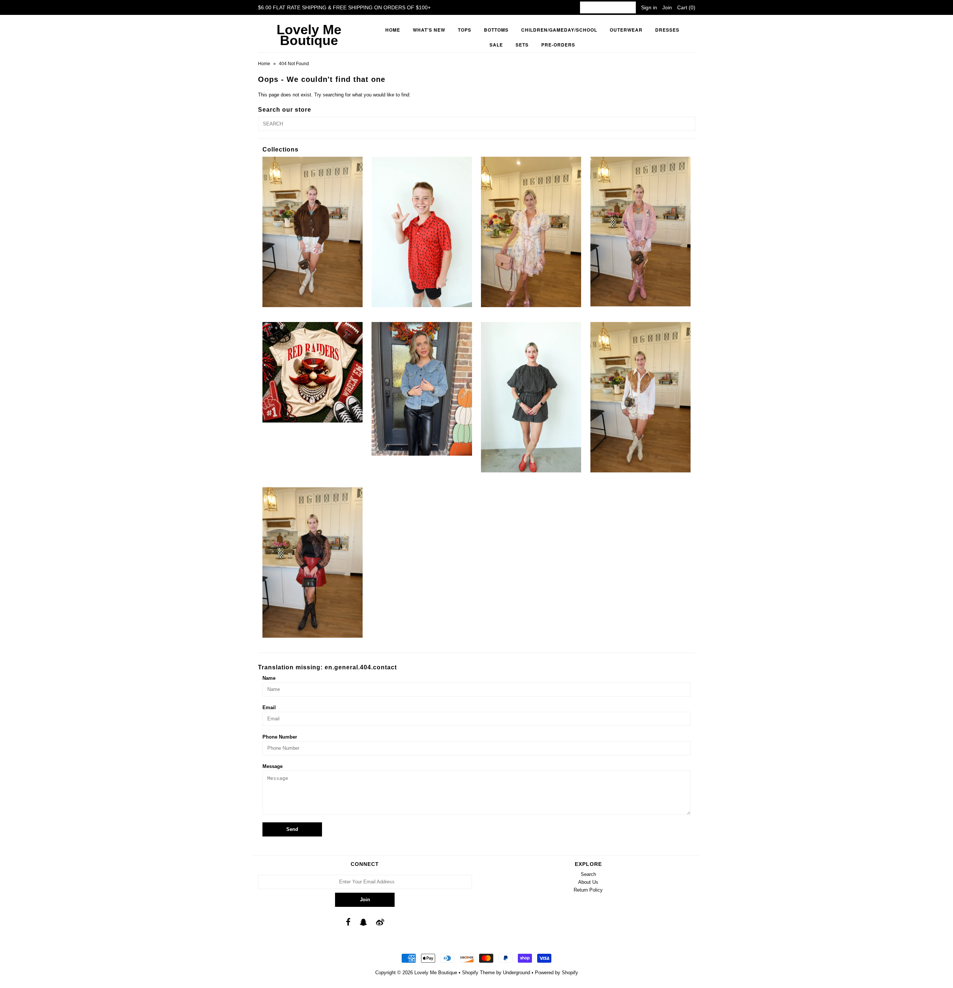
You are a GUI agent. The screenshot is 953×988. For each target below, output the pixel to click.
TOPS (464, 29)
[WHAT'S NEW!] (312, 562)
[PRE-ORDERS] (312, 372)
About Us (588, 882)
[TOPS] (640, 397)
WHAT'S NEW (429, 29)
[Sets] (531, 397)
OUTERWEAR (626, 29)
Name (268, 678)
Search (588, 874)
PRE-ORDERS (558, 44)
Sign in (649, 7)
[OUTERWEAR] (640, 231)
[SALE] (422, 389)
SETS (522, 44)
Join (667, 7)
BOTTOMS (496, 29)
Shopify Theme (478, 972)
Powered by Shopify (556, 972)
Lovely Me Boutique (309, 35)
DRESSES (667, 29)
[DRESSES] (531, 232)
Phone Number (279, 737)
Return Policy (588, 890)
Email (269, 707)
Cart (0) (686, 7)
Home (392, 29)
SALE (496, 44)
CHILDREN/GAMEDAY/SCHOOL (559, 29)
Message (272, 766)
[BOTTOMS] (312, 232)
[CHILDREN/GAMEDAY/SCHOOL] (422, 232)
